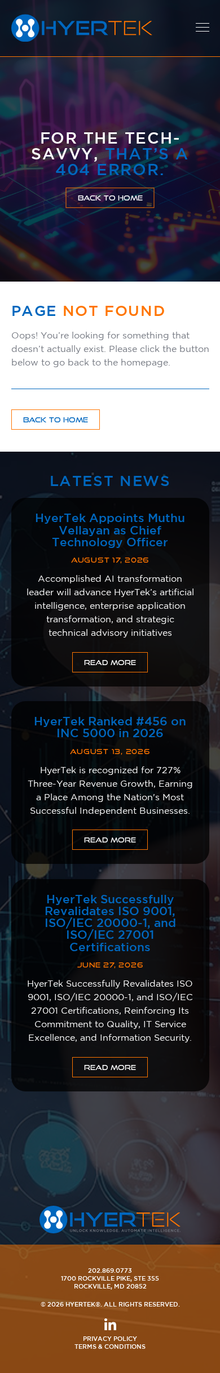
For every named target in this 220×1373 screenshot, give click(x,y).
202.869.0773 (110, 1270)
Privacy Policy (110, 1338)
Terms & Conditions (110, 1346)
